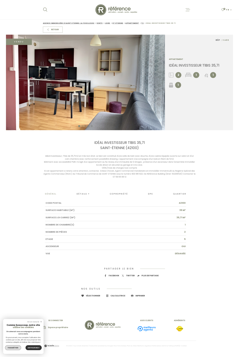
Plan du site (131, 346)
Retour (55, 29)
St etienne (117, 23)
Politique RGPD (173, 346)
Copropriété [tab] (119, 193)
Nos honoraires (119, 346)
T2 (142, 23)
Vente (100, 23)
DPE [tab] (150, 193)
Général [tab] (50, 193)
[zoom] (85, 82)
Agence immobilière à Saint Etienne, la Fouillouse (68, 23)
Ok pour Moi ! (34, 348)
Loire (107, 23)
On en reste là (33, 322)
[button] (79, 126)
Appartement (132, 23)
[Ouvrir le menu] (188, 10)
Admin (164, 346)
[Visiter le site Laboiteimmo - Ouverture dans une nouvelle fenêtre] (51, 346)
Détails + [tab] (83, 193)
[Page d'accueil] (116, 9)
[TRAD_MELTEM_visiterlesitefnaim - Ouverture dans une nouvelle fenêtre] (179, 329)
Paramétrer (13, 348)
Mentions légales (143, 346)
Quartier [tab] (179, 193)
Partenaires (156, 346)
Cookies (184, 346)
